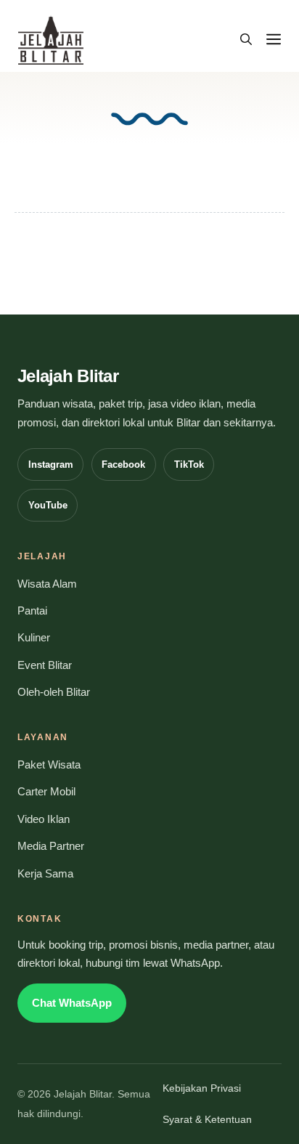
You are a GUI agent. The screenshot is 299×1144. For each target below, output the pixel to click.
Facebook (123, 464)
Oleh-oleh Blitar (53, 692)
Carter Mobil (46, 792)
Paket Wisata (49, 765)
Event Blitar (44, 665)
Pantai (32, 611)
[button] (246, 40)
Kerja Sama (45, 874)
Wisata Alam (47, 584)
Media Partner (50, 846)
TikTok (189, 464)
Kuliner (33, 638)
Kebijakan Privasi (202, 1088)
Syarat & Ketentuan (207, 1119)
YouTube (47, 505)
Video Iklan (43, 819)
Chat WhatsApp (72, 1003)
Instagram (50, 464)
